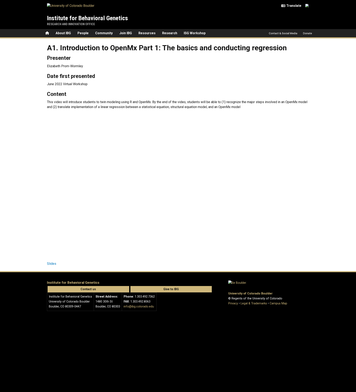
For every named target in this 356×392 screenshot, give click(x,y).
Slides (51, 264)
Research (169, 33)
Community (104, 33)
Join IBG (125, 33)
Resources (147, 33)
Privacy (233, 303)
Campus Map (278, 303)
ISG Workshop (195, 33)
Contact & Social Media (283, 33)
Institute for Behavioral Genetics (87, 18)
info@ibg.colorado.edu (139, 306)
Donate (307, 33)
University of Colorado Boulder (250, 293)
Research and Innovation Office (71, 24)
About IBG (63, 33)
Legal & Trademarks (254, 303)
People (83, 33)
